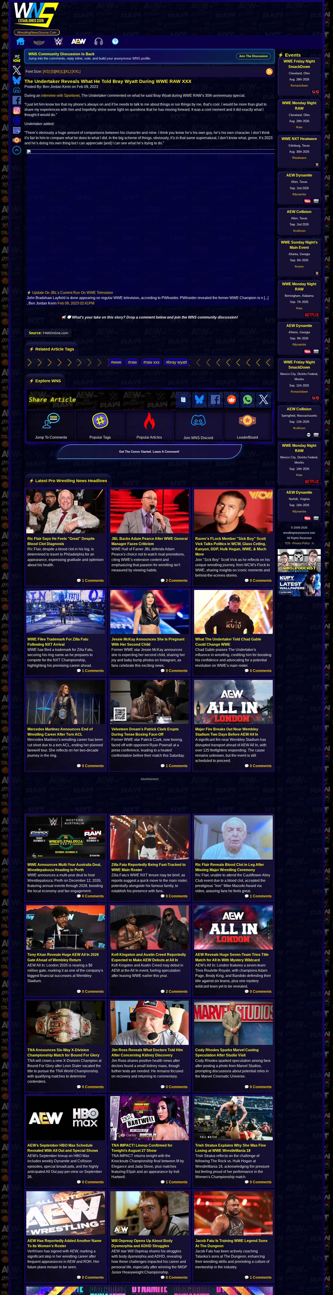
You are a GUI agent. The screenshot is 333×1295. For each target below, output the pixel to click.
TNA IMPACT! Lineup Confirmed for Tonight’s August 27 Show (141, 1147)
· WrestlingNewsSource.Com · (36, 32)
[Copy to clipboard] (183, 400)
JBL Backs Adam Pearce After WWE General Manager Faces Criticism (149, 541)
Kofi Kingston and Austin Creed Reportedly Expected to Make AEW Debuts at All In (148, 957)
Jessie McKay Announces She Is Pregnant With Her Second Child (147, 641)
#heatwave (299, 157)
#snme (299, 266)
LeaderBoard (247, 437)
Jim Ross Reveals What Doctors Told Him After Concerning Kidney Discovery (147, 1052)
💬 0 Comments (258, 580)
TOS (287, 543)
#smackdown (299, 85)
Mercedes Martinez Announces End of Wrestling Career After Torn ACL (60, 731)
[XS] (46, 71)
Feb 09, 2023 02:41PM (76, 303)
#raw (132, 362)
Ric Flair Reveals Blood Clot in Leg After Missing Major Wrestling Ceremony (229, 867)
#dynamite (299, 194)
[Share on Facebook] (215, 400)
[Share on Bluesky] (199, 400)
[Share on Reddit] (231, 400)
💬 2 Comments (174, 580)
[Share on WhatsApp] (247, 400)
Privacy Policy (301, 543)
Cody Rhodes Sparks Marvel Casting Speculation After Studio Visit (227, 1052)
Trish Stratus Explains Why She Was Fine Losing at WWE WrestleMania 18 (230, 1147)
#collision (299, 230)
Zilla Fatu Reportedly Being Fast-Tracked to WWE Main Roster (148, 867)
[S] (53, 71)
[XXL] (76, 71)
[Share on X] (263, 400)
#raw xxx (151, 362)
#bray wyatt (176, 362)
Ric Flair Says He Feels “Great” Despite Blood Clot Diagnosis (61, 541)
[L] (62, 71)
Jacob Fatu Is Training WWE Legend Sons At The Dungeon (231, 1243)
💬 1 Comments (90, 580)
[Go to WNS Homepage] (37, 15)
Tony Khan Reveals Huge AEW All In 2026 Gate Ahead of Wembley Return (63, 957)
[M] (57, 71)
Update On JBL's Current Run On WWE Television (72, 293)
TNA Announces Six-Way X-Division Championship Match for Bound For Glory (63, 1052)
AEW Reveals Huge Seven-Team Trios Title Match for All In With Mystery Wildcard (232, 957)
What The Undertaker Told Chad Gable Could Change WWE (228, 641)
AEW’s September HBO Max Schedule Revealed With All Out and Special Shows (62, 1147)
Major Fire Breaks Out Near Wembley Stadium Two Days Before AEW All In (226, 731)
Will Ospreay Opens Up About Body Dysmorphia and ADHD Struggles (142, 1243)
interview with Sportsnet (60, 95)
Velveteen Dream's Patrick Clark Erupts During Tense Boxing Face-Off (145, 731)
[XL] (67, 71)
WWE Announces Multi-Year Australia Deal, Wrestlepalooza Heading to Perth (64, 867)
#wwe (116, 362)
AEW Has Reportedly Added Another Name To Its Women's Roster (64, 1243)
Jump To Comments (51, 437)
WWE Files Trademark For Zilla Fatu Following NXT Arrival (57, 641)
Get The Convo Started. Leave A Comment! (149, 451)
